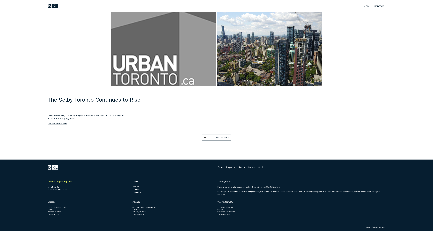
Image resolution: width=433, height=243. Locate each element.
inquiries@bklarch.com (272, 187)
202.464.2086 (224, 214)
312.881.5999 (54, 214)
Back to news (222, 137)
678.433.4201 (139, 214)
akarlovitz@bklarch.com (57, 189)
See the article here (57, 123)
